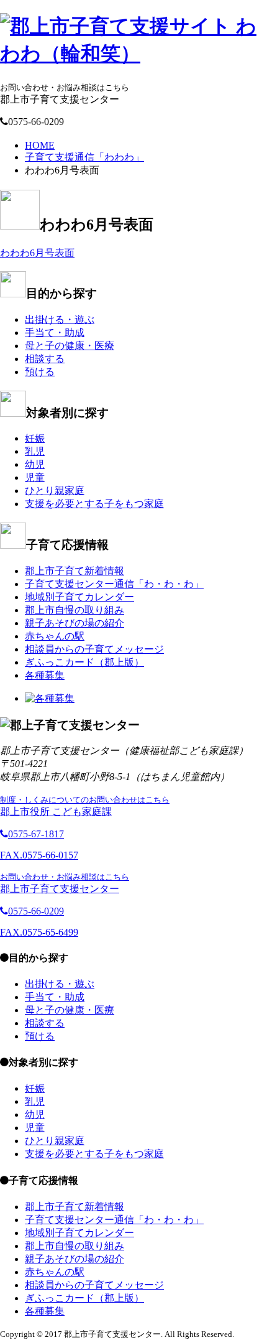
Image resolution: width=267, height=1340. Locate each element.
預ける (40, 371)
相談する (45, 358)
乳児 (35, 451)
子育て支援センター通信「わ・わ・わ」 (114, 584)
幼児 (35, 464)
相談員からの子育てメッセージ (94, 649)
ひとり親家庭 (54, 490)
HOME (40, 145)
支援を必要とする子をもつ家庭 (94, 503)
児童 (35, 477)
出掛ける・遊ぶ (59, 319)
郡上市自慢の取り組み (74, 610)
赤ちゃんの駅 (54, 636)
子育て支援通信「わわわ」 (84, 157)
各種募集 (45, 675)
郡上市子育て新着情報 (74, 570)
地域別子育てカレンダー (79, 597)
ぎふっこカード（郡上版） (84, 662)
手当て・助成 (54, 332)
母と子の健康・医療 (69, 345)
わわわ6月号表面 (37, 253)
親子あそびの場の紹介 (74, 623)
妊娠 (35, 438)
